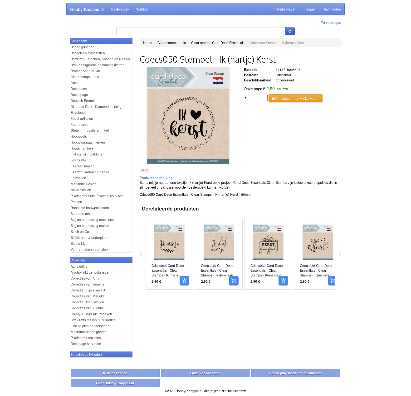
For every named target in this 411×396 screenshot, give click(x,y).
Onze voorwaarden (205, 373)
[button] (141, 254)
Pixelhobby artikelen (86, 337)
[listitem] (169, 254)
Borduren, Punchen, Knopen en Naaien (100, 58)
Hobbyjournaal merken (88, 142)
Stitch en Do (80, 231)
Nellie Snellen (81, 189)
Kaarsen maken (82, 166)
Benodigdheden (82, 47)
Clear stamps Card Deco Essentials (218, 42)
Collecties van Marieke (88, 296)
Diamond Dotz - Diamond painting (96, 106)
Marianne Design (83, 183)
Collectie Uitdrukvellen (87, 302)
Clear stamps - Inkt (85, 76)
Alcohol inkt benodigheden (90, 272)
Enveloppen (79, 112)
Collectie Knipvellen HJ (88, 290)
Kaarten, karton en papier (90, 172)
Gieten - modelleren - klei (90, 130)
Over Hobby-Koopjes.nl (115, 383)
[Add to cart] (184, 281)
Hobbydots (79, 136)
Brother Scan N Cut (85, 70)
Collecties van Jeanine (87, 284)
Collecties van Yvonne (87, 308)
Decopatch (79, 88)
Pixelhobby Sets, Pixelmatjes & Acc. (97, 195)
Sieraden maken (83, 213)
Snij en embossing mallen (90, 225)
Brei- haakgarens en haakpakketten (97, 64)
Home (147, 42)
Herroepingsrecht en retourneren (296, 373)
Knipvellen (78, 177)
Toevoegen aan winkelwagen (297, 98)
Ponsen (76, 201)
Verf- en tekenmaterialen (89, 249)
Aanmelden (332, 9)
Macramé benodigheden (89, 331)
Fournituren (79, 124)
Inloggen (310, 9)
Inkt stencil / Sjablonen (87, 154)
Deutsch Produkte (84, 100)
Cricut (75, 82)
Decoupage (79, 94)
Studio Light (79, 243)
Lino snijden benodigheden (91, 325)
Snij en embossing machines (92, 219)
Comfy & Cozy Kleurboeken (91, 313)
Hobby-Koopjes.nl (87, 9)
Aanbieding (79, 266)
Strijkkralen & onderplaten (90, 237)
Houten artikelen (83, 148)
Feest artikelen (82, 118)
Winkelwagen (286, 9)
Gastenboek (120, 9)
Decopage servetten (86, 343)
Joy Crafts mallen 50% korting (93, 319)
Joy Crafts (78, 160)
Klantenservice (115, 373)
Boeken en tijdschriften (88, 52)
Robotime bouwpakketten (90, 207)
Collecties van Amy (85, 278)
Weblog (142, 9)
